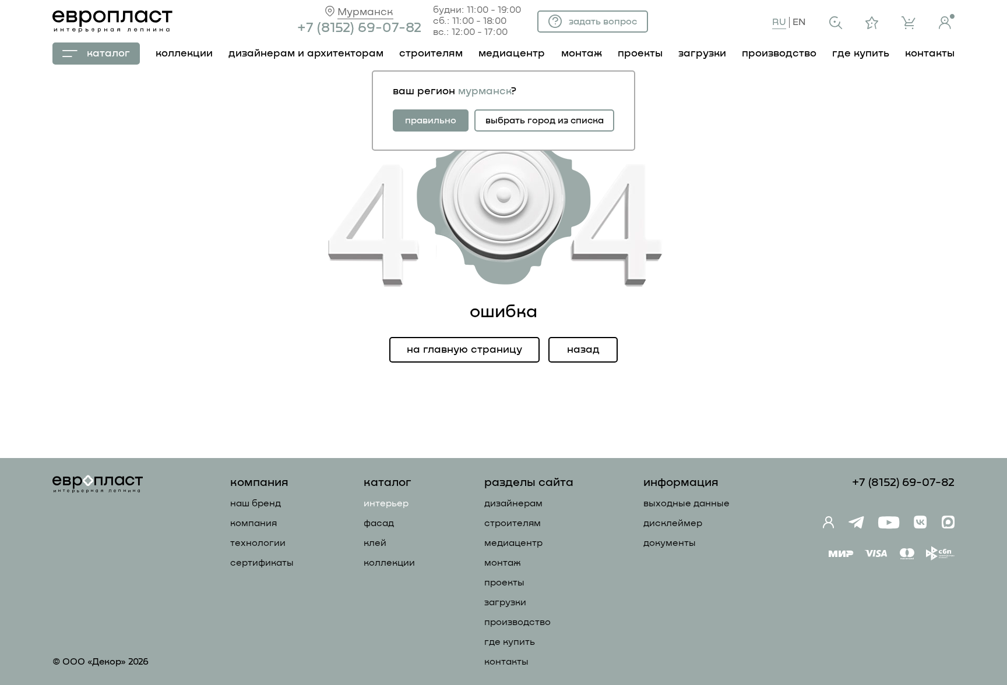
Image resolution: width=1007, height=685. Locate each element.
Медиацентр (511, 53)
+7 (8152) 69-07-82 (359, 28)
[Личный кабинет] (947, 21)
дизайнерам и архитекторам (305, 53)
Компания (253, 523)
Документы (669, 543)
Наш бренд (255, 503)
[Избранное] (871, 22)
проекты (640, 53)
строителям (431, 53)
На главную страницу (464, 350)
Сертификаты (262, 562)
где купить (860, 53)
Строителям (512, 523)
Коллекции (389, 562)
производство (779, 53)
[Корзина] (909, 22)
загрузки (702, 53)
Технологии (258, 543)
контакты (930, 53)
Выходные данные (686, 503)
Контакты (506, 661)
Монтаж (502, 562)
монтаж (581, 53)
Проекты (504, 582)
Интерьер (386, 503)
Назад (583, 350)
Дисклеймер (672, 523)
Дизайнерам (513, 503)
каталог (108, 53)
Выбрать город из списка (544, 120)
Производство (517, 622)
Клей (375, 543)
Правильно (430, 120)
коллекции (184, 53)
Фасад (379, 523)
